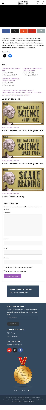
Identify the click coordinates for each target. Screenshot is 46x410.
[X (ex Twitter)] (15, 350)
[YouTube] (9, 350)
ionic (23, 92)
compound (6, 90)
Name (6, 239)
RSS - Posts (11, 333)
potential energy (17, 95)
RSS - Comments (12, 336)
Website (6, 258)
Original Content (13, 127)
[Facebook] (20, 350)
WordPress (30, 401)
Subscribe (13, 324)
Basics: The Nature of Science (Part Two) (23, 163)
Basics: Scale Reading (13, 196)
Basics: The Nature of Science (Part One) (22, 130)
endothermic (6, 92)
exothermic (16, 92)
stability (27, 95)
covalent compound (18, 90)
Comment (7, 212)
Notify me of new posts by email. (16, 271)
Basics (4, 127)
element (30, 90)
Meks (15, 401)
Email (6, 248)
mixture (29, 92)
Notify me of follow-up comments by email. (19, 267)
